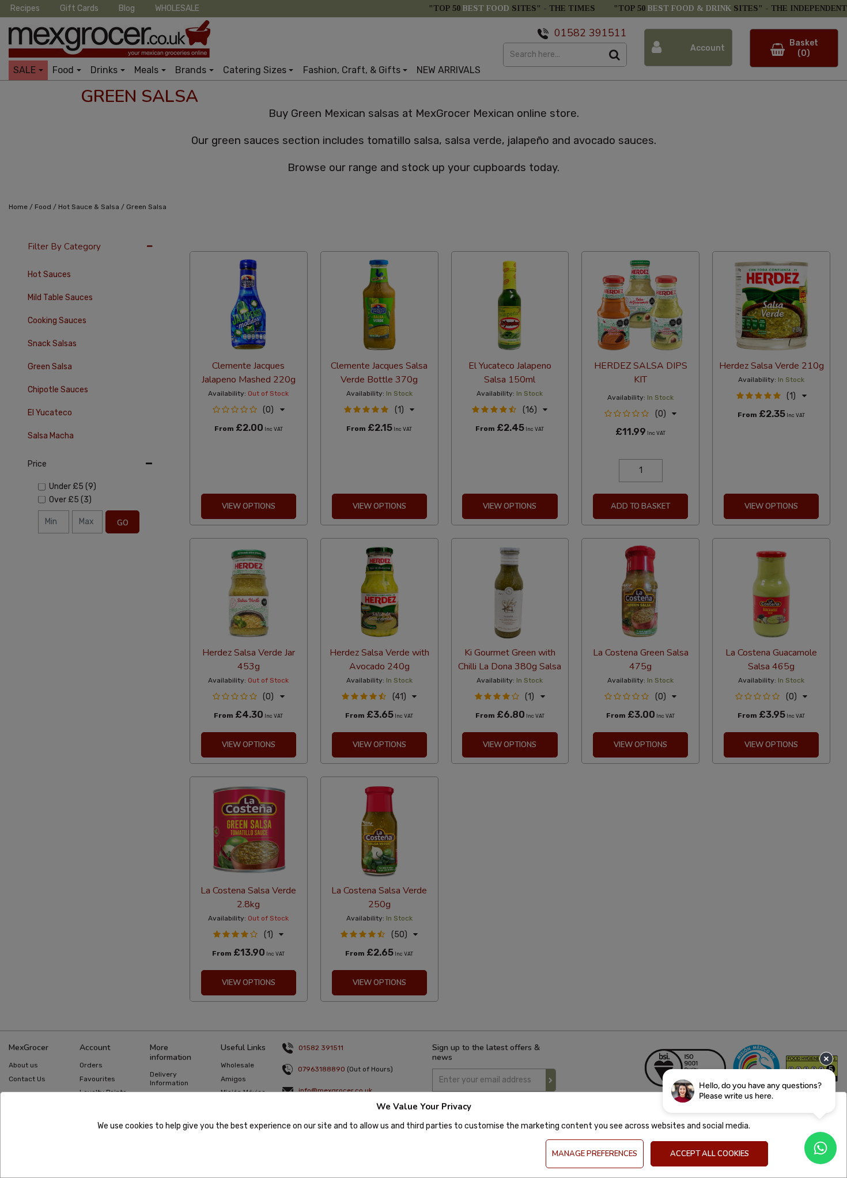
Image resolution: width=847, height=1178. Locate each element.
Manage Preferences (594, 1154)
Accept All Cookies (709, 1154)
